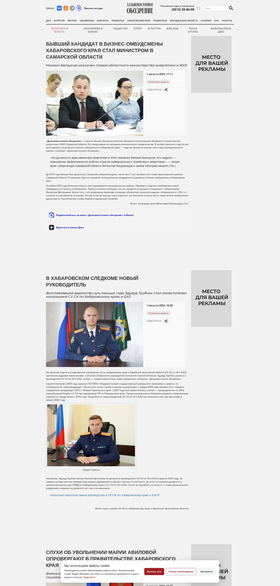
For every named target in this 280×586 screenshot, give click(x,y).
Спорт (137, 28)
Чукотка (227, 20)
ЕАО (216, 20)
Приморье (117, 20)
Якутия (72, 20)
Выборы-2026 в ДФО (221, 30)
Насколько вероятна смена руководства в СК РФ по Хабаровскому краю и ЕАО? (105, 495)
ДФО (48, 20)
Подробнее (89, 577)
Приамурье (160, 20)
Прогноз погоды (93, 8)
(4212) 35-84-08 (183, 9)
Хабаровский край (138, 20)
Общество (120, 28)
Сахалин (206, 20)
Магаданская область (184, 20)
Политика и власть (59, 30)
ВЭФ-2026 (172, 28)
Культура (154, 28)
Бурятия (59, 20)
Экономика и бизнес (93, 30)
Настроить (207, 571)
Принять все (154, 571)
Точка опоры (193, 30)
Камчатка (103, 20)
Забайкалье (87, 20)
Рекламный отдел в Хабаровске (177, 5)
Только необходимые (181, 571)
